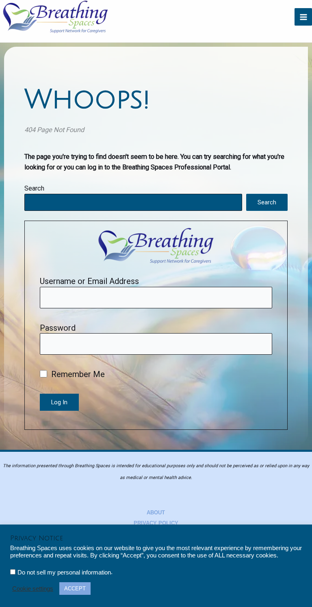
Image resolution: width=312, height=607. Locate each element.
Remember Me (77, 374)
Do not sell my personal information (64, 572)
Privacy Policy (156, 523)
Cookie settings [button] (32, 588)
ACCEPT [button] (75, 588)
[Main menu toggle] (303, 17)
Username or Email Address (89, 281)
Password (58, 328)
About (156, 512)
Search (34, 188)
